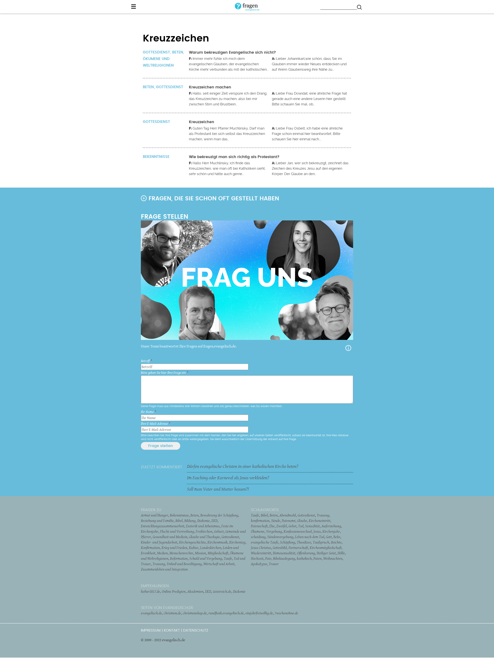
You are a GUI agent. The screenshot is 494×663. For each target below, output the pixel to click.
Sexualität (312, 526)
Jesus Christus (261, 547)
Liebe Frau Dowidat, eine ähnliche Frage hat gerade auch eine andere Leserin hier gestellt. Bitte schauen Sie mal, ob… (309, 98)
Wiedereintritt (261, 553)
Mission (200, 553)
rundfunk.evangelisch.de (226, 613)
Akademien (195, 591)
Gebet (292, 526)
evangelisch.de (151, 613)
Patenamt (288, 520)
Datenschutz (195, 630)
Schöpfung (287, 542)
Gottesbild (280, 547)
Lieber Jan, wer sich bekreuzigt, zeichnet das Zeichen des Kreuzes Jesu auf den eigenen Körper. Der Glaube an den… (310, 168)
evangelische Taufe (264, 542)
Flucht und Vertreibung (177, 531)
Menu (133, 6)
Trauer (274, 563)
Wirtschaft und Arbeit (218, 563)
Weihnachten (332, 558)
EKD (214, 520)
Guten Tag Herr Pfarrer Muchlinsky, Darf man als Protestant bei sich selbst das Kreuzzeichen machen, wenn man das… (227, 133)
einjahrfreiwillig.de (259, 613)
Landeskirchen (210, 547)
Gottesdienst (169, 87)
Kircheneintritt (319, 520)
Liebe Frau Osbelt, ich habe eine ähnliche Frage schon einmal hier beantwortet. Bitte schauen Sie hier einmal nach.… (307, 133)
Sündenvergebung (280, 536)
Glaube (302, 520)
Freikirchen (204, 531)
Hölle (341, 553)
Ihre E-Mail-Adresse (154, 423)
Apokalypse (259, 563)
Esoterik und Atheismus (203, 526)
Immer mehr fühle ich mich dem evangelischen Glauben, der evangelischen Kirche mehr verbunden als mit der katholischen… (228, 64)
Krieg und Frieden (174, 547)
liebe (336, 536)
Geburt (219, 531)
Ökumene (257, 531)
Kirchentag (237, 542)
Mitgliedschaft (218, 553)
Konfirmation (150, 547)
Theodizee (304, 542)
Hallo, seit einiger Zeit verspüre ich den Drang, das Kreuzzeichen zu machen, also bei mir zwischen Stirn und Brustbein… (228, 98)
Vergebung (274, 531)
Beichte (336, 542)
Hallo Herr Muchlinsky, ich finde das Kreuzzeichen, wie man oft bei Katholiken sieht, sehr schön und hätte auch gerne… (227, 168)
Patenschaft (259, 526)
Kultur (193, 547)
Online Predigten (174, 591)
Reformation (179, 558)
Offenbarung (306, 553)
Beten (177, 52)
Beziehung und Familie (157, 520)
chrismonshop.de (195, 613)
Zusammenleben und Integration (164, 569)
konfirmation (260, 520)
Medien (162, 553)
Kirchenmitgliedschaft (326, 547)
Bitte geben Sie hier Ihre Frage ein (163, 372)
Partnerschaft (298, 547)
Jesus (317, 531)
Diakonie (203, 520)
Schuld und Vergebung (205, 558)
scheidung (258, 536)
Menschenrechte (181, 553)
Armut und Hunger (154, 515)
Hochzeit (257, 558)
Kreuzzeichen (201, 122)
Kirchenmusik (217, 542)
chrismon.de (172, 613)
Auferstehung (331, 526)
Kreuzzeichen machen (210, 87)
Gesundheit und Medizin (170, 536)
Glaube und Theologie (204, 536)
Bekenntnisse (179, 515)
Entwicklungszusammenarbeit (162, 526)
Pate (268, 558)
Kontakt (172, 630)
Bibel (179, 520)
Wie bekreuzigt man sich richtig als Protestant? (234, 157)
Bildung (189, 520)
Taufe (228, 558)
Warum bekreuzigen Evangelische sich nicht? (232, 52)
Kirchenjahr (331, 531)
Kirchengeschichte (192, 542)
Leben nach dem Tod (309, 536)
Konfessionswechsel (298, 531)
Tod (300, 526)
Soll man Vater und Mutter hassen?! (218, 489)
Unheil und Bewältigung (184, 563)
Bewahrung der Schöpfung (219, 515)
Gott (329, 536)
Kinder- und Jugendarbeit (159, 542)
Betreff (145, 360)
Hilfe (348, 348)
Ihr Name (147, 411)
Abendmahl (287, 515)
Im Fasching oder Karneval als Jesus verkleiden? (228, 477)
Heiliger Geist (326, 553)
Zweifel (281, 526)
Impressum (151, 630)
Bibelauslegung (284, 558)
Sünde (275, 520)
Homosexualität (284, 553)
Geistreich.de (222, 591)
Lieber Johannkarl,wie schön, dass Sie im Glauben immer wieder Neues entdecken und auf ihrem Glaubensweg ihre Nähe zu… (309, 64)
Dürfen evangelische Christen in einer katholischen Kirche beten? (242, 466)
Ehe (272, 526)
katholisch (304, 558)
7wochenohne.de (286, 613)
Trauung (158, 563)
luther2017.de (150, 591)
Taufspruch (321, 542)
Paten (317, 558)
